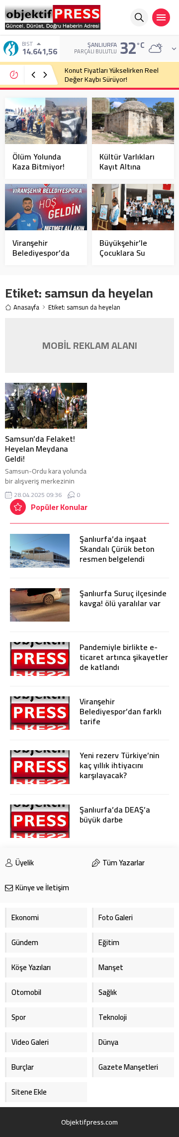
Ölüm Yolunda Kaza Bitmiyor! (38, 161)
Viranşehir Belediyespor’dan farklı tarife (121, 711)
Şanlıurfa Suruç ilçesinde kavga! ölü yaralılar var (123, 598)
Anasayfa (26, 307)
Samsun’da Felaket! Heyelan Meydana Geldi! (40, 448)
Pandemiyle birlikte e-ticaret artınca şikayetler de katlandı (124, 657)
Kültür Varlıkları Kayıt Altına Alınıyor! (127, 166)
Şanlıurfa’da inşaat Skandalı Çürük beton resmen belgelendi (117, 549)
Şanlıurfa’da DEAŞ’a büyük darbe (115, 814)
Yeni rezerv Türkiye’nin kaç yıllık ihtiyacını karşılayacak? (119, 765)
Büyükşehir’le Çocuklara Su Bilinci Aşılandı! (125, 253)
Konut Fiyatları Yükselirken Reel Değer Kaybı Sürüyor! (112, 75)
